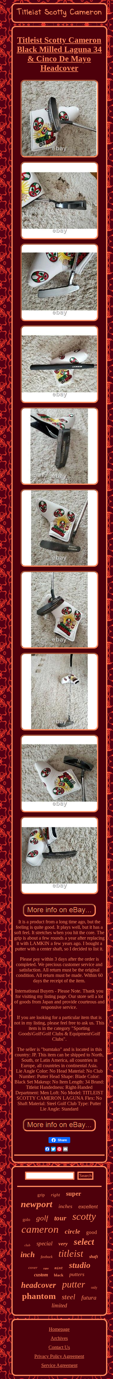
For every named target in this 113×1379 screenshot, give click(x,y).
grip (41, 1194)
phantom (39, 1296)
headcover (38, 1285)
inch (27, 1254)
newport (36, 1204)
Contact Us (59, 1347)
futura (88, 1297)
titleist (70, 1253)
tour (60, 1218)
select (84, 1242)
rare (46, 1268)
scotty (84, 1216)
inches (65, 1206)
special (44, 1243)
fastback (46, 1257)
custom (41, 1274)
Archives (59, 1338)
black (58, 1275)
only (94, 1287)
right (55, 1194)
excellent (88, 1206)
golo (26, 1219)
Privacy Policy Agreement (59, 1356)
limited (59, 1305)
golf (42, 1218)
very (63, 1244)
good (91, 1232)
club (27, 1245)
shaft (93, 1256)
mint (59, 1268)
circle (72, 1231)
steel (68, 1297)
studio (79, 1265)
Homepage (59, 1329)
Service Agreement (59, 1365)
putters (76, 1274)
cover (32, 1267)
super (73, 1193)
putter (73, 1284)
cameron (40, 1229)
